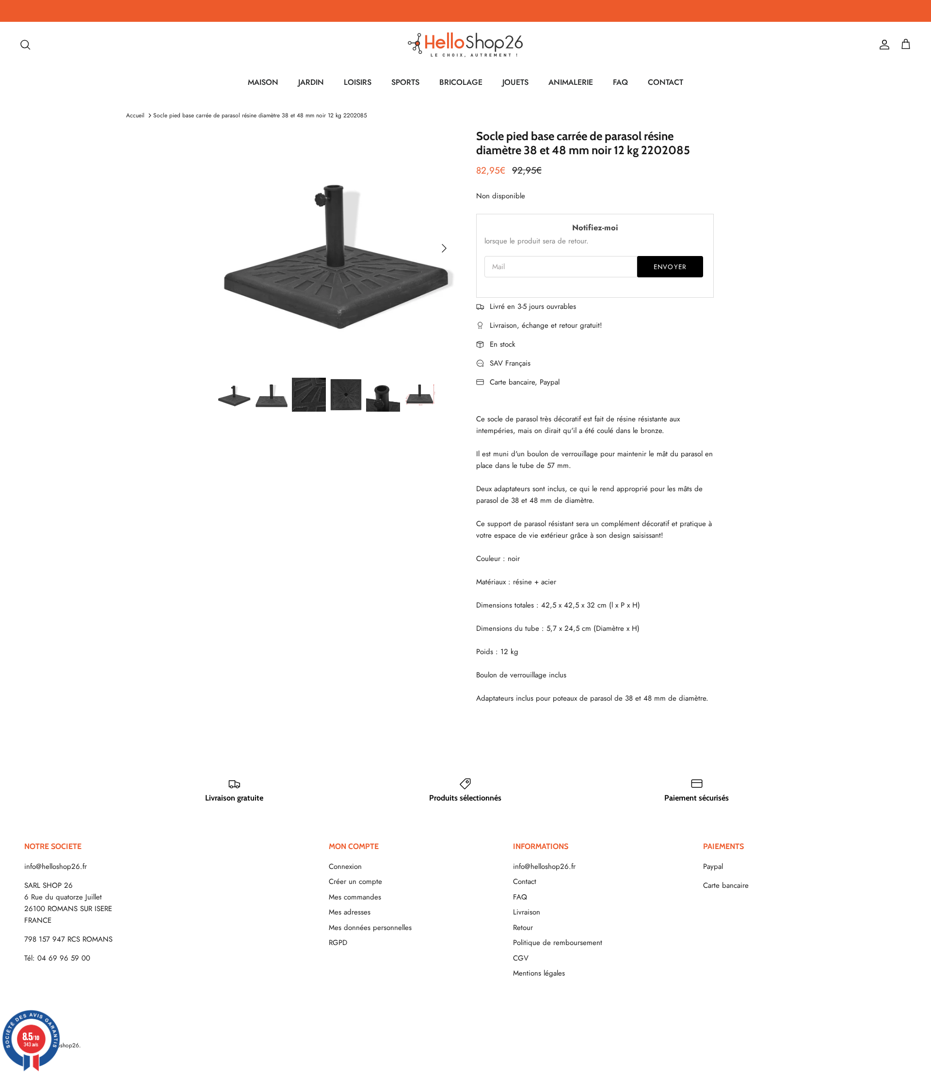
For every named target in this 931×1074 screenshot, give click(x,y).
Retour (523, 927)
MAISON (263, 82)
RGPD (338, 942)
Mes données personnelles (370, 927)
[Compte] (882, 44)
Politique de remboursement (557, 942)
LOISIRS (357, 82)
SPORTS (405, 82)
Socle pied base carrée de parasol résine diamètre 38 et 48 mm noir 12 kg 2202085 (260, 115)
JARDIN (311, 82)
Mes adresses (349, 912)
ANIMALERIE (570, 82)
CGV (521, 958)
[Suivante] (444, 248)
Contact (524, 881)
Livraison (526, 912)
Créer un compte (355, 881)
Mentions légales (539, 973)
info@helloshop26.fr (55, 866)
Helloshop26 (63, 1045)
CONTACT (665, 82)
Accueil (135, 115)
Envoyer (670, 267)
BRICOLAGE (460, 82)
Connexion (345, 866)
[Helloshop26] (465, 45)
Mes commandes (355, 897)
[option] (336, 248)
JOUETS (515, 82)
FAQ (620, 82)
